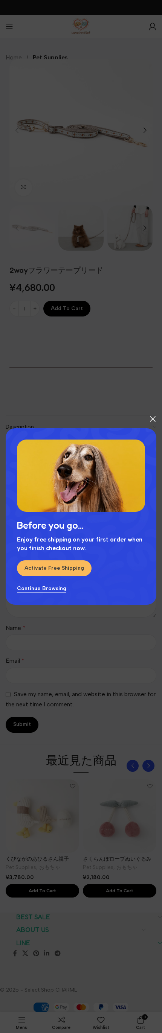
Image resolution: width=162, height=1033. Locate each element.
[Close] (152, 418)
